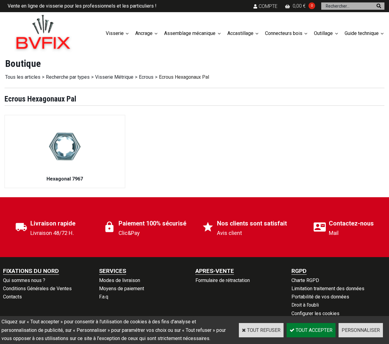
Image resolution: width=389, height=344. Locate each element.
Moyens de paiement (121, 288)
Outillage (323, 33)
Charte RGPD (305, 280)
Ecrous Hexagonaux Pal (184, 77)
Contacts (12, 297)
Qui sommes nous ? (24, 280)
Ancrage (144, 33)
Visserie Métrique (114, 77)
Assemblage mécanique (189, 33)
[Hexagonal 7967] (65, 171)
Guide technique (362, 33)
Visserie (115, 33)
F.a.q (103, 297)
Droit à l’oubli (305, 305)
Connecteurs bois (283, 33)
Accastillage (240, 33)
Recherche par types (68, 77)
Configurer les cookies (315, 313)
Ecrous (146, 77)
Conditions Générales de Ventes (37, 288)
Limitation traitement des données (327, 288)
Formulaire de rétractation (222, 280)
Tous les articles (22, 77)
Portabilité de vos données (320, 297)
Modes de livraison (119, 280)
